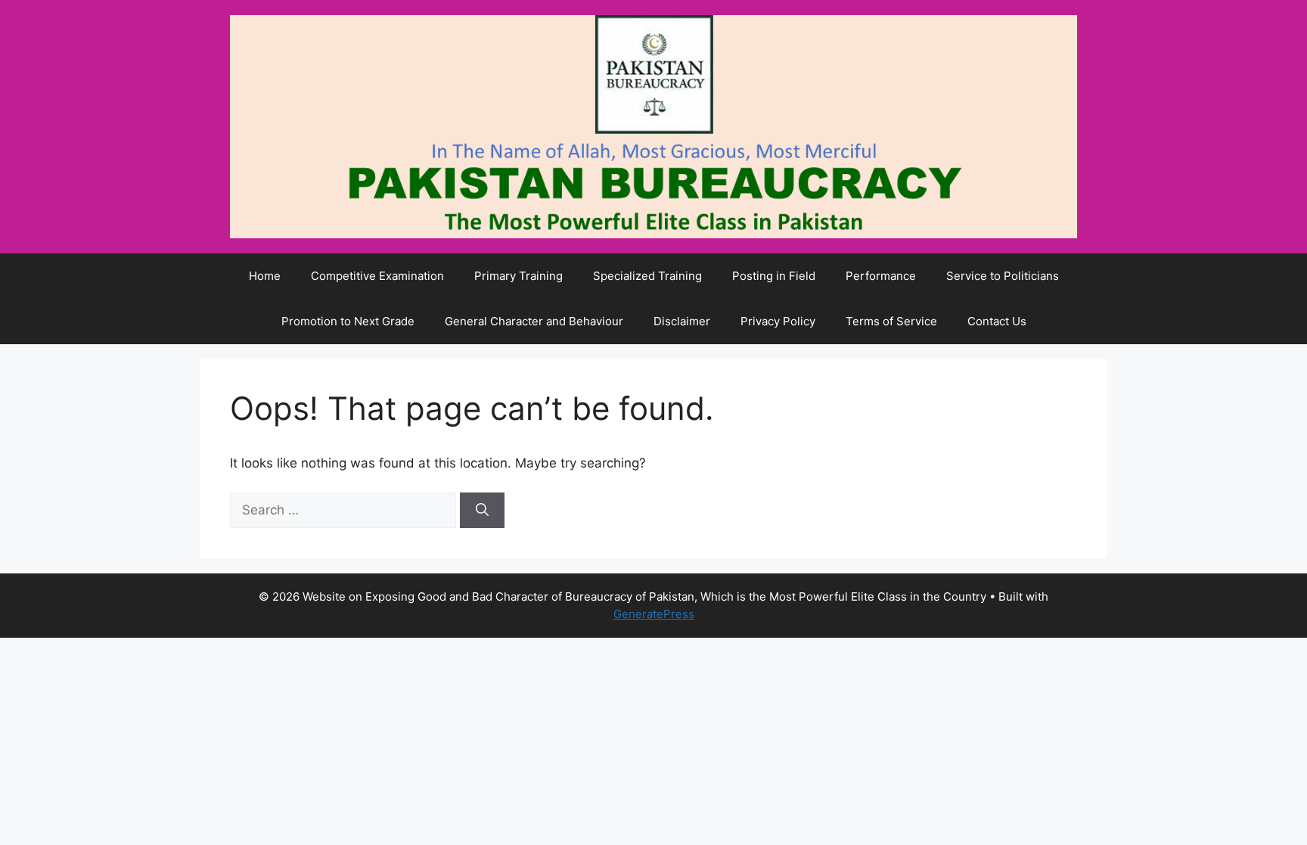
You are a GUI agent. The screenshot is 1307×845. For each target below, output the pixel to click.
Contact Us (996, 321)
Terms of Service (891, 321)
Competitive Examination (377, 276)
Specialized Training (647, 276)
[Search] (482, 510)
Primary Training (518, 276)
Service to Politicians (1002, 276)
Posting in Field (773, 276)
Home (265, 276)
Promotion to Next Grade (347, 321)
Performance (881, 276)
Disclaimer (682, 321)
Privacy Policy (777, 321)
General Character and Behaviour (534, 321)
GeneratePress (653, 614)
